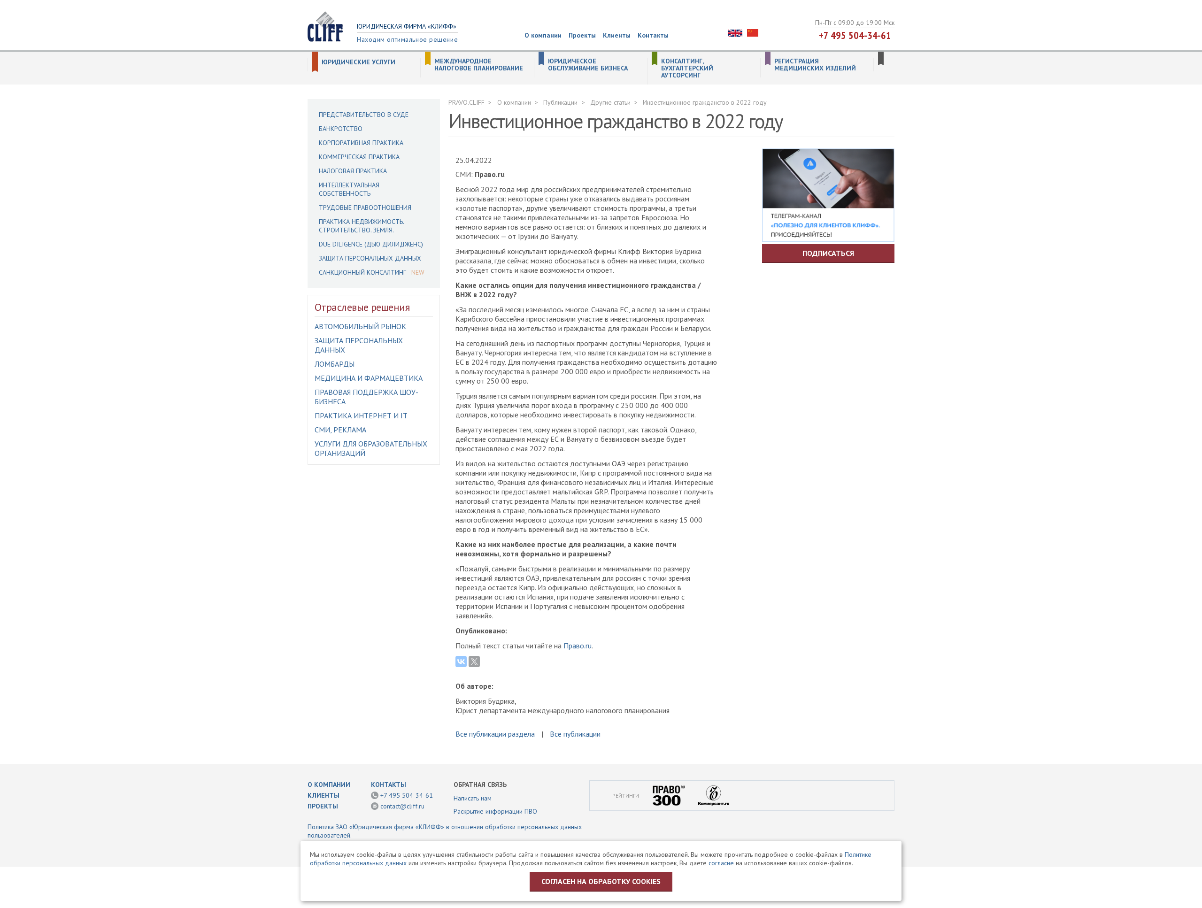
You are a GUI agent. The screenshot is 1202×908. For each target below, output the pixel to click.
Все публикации (575, 734)
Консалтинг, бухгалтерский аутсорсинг (687, 68)
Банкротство (340, 128)
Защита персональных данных (370, 258)
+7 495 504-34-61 (855, 35)
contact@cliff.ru (402, 806)
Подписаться (828, 253)
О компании (543, 35)
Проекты (582, 35)
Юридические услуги (358, 62)
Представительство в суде (363, 114)
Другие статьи (610, 102)
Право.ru (577, 645)
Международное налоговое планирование (478, 65)
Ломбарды (334, 364)
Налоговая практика (353, 171)
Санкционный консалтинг (362, 272)
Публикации (560, 102)
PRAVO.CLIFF (466, 102)
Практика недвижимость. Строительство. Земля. (361, 225)
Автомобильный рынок (360, 326)
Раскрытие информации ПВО (495, 811)
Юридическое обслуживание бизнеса (588, 65)
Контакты (653, 35)
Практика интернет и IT (361, 415)
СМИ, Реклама (340, 429)
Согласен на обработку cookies (601, 881)
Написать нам (473, 798)
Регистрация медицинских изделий (815, 65)
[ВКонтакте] (461, 661)
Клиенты (617, 35)
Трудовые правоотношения (365, 207)
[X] (474, 661)
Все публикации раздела (495, 734)
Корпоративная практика (361, 143)
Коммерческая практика (359, 157)
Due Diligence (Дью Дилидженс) (371, 244)
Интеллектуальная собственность (349, 189)
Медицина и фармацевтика (369, 378)
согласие (721, 863)
